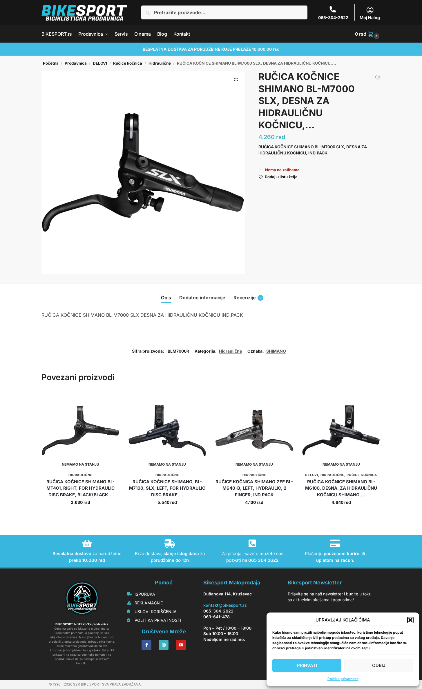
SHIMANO (276, 351)
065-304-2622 (333, 17)
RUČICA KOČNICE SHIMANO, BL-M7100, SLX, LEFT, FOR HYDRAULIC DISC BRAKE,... (167, 488)
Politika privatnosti (342, 679)
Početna (51, 63)
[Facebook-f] (146, 645)
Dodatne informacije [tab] (202, 297)
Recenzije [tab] (247, 297)
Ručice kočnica (127, 63)
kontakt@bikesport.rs (225, 605)
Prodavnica (76, 63)
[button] (410, 620)
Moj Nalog (370, 17)
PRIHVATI (307, 665)
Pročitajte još (80, 514)
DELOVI (100, 63)
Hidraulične (159, 63)
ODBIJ (378, 665)
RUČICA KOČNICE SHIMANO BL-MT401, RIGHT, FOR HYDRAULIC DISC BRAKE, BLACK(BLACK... (80, 488)
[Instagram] (164, 645)
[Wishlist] (110, 400)
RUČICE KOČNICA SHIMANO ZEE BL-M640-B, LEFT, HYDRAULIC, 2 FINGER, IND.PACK (254, 488)
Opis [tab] (166, 297)
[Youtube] (181, 645)
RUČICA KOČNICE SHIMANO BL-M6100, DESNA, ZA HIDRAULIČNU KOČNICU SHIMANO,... (341, 488)
